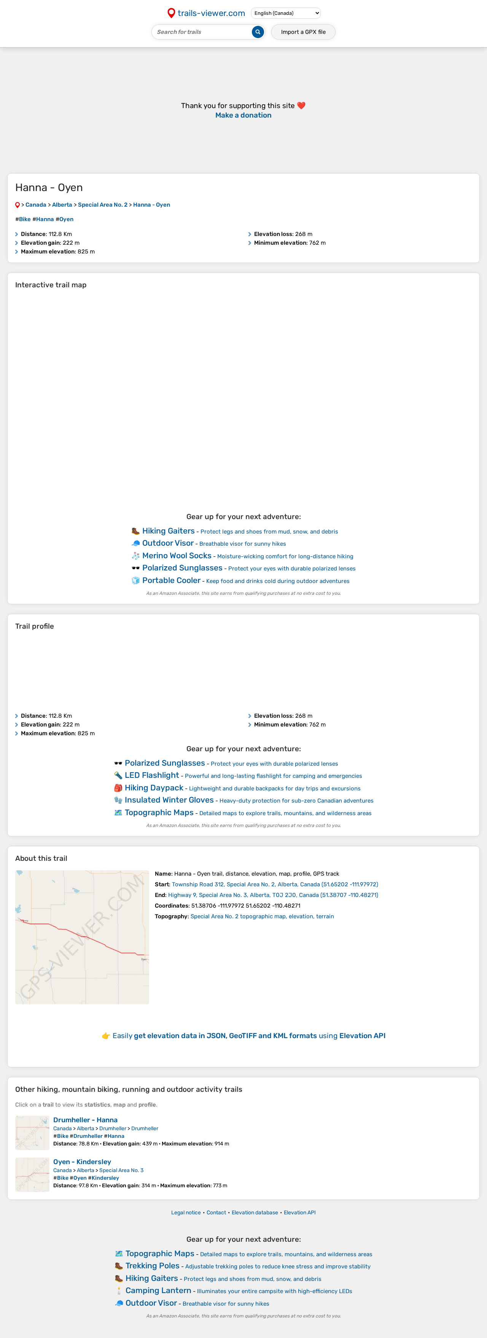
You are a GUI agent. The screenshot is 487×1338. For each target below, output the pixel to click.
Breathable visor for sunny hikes (242, 543)
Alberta (85, 1128)
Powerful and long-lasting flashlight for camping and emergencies (273, 776)
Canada (62, 1128)
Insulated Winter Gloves (169, 799)
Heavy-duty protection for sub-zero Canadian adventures (297, 800)
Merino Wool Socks (177, 555)
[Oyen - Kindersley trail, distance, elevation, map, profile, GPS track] (32, 1175)
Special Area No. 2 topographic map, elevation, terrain (262, 916)
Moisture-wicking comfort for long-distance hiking (285, 556)
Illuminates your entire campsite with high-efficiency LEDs (274, 1291)
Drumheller (112, 1128)
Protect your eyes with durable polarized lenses (292, 568)
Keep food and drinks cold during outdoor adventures (278, 581)
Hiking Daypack (154, 787)
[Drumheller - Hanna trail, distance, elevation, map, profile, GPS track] (32, 1133)
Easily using (249, 1035)
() (275, 884)
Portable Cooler (171, 580)
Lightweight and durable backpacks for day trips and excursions (275, 788)
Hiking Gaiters (168, 530)
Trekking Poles (153, 1265)
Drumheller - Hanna (85, 1120)
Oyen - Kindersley (82, 1162)
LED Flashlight (152, 775)
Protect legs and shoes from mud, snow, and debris (269, 531)
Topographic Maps (159, 812)
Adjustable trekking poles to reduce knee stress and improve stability (278, 1266)
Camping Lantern (158, 1290)
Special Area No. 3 (121, 1170)
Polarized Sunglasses (182, 567)
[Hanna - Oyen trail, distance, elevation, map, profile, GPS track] (82, 937)
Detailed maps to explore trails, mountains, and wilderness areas (285, 813)
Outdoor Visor (168, 543)
